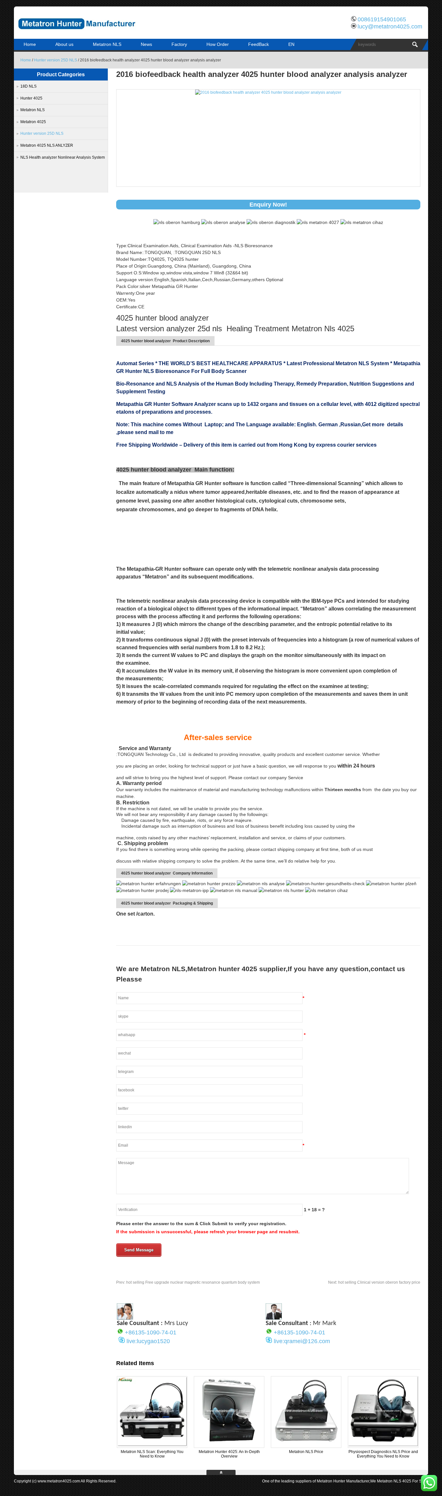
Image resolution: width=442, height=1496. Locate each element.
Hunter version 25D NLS (55, 60)
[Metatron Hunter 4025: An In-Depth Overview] (229, 1445)
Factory (179, 44)
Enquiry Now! (268, 204)
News (146, 44)
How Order (217, 44)
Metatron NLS (107, 44)
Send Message (138, 1249)
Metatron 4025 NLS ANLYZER (46, 145)
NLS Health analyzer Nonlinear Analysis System (62, 157)
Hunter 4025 (31, 98)
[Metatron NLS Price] (306, 1445)
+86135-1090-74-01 (150, 1332)
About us (64, 44)
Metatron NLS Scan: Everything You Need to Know (152, 1454)
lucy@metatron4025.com (390, 26)
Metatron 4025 (33, 122)
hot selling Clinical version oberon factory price (374, 1282)
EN (291, 44)
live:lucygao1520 (148, 1341)
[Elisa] (125, 1318)
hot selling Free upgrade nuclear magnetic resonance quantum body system (188, 1282)
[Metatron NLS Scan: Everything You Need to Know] (152, 1445)
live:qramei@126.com (302, 1341)
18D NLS (28, 86)
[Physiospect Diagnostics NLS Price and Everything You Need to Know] (383, 1445)
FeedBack (258, 44)
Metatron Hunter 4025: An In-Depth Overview (229, 1454)
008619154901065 (382, 19)
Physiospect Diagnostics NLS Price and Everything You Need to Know (383, 1454)
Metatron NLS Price (306, 1451)
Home (30, 44)
